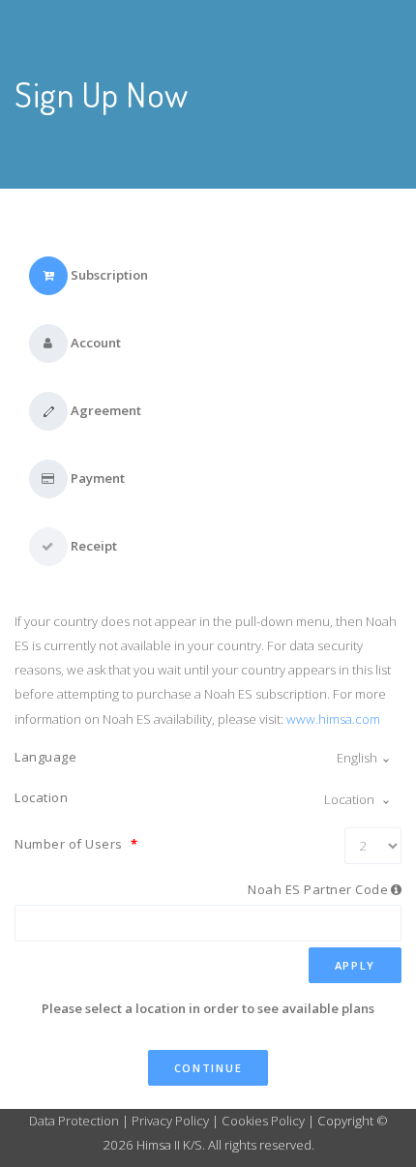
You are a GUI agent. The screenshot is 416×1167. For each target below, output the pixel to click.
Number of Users (76, 844)
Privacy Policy (170, 1120)
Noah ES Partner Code (318, 889)
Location (41, 797)
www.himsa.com (333, 719)
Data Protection (75, 1120)
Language (45, 756)
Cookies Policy (263, 1120)
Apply (355, 965)
